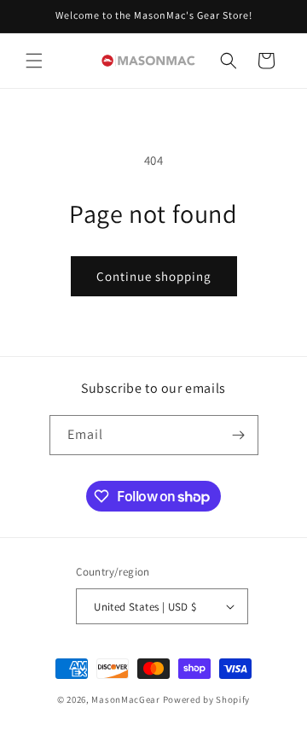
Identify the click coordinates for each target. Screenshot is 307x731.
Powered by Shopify (207, 699)
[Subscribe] (239, 435)
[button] (34, 60)
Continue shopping (153, 276)
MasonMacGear (125, 699)
